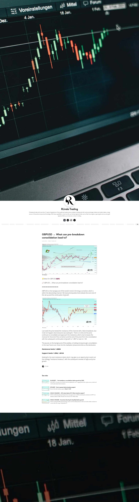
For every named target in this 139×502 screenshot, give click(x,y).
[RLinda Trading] (68, 220)
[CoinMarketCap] (71, 220)
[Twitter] (74, 220)
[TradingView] (64, 220)
